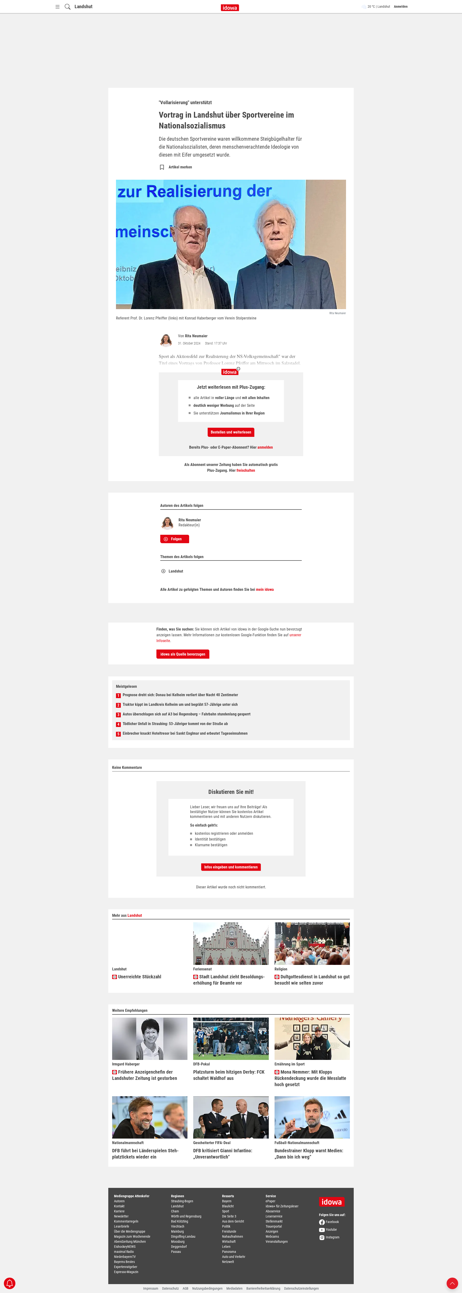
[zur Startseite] (333, 1200)
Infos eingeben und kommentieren (231, 867)
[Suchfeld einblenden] (67, 6)
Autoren (119, 1201)
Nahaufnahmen (232, 1236)
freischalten (246, 470)
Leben (226, 1246)
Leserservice (274, 1216)
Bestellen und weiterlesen (231, 432)
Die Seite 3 (229, 1216)
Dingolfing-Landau (183, 1236)
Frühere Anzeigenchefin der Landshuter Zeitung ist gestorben (144, 1075)
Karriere (119, 1211)
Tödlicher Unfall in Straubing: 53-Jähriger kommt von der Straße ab (175, 723)
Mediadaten (234, 1288)
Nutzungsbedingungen (207, 1288)
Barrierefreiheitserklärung (263, 1288)
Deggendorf (179, 1246)
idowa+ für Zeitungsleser (282, 1206)
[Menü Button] (57, 6)
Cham (175, 1211)
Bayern (226, 1201)
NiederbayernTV (125, 1257)
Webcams (272, 1236)
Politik (226, 1226)
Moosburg (178, 1241)
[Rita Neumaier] (167, 340)
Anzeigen (272, 1231)
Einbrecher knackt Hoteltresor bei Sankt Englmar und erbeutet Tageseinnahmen (185, 733)
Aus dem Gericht (233, 1221)
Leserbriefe (121, 1226)
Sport (225, 1211)
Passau (176, 1252)
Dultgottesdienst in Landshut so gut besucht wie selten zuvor (312, 980)
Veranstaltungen (277, 1241)
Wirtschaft (229, 1241)
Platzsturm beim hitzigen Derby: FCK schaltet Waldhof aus (228, 1075)
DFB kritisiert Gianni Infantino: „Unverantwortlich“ (222, 1154)
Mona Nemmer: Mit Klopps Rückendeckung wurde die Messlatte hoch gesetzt (310, 1078)
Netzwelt (228, 1262)
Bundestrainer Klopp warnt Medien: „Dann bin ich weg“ (309, 1154)
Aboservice (273, 1211)
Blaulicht (228, 1206)
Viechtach (177, 1226)
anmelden (265, 447)
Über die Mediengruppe (129, 1231)
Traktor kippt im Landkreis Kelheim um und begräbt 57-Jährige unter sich (180, 704)
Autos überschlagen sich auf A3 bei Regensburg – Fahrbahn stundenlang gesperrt (186, 714)
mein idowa (265, 589)
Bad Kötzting (179, 1221)
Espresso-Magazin (126, 1272)
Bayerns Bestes (124, 1262)
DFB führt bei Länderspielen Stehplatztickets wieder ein (145, 1154)
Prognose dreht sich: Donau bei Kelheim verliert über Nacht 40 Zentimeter (180, 695)
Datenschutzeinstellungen (301, 1288)
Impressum (150, 1288)
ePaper (270, 1201)
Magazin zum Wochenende (132, 1236)
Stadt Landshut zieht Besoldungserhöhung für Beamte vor (229, 980)
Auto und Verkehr (233, 1257)
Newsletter (121, 1216)
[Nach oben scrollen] (452, 1283)
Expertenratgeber (125, 1267)
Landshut (83, 6)
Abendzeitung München (130, 1241)
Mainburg (177, 1231)
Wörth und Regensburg (186, 1216)
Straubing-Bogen (182, 1201)
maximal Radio (124, 1252)
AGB (185, 1288)
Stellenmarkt (274, 1221)
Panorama (229, 1252)
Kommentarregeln (126, 1221)
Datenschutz (170, 1288)
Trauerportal (274, 1226)
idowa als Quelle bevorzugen (182, 654)
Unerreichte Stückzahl (139, 977)
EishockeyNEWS (124, 1246)
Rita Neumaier (196, 336)
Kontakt (119, 1206)
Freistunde (229, 1231)
